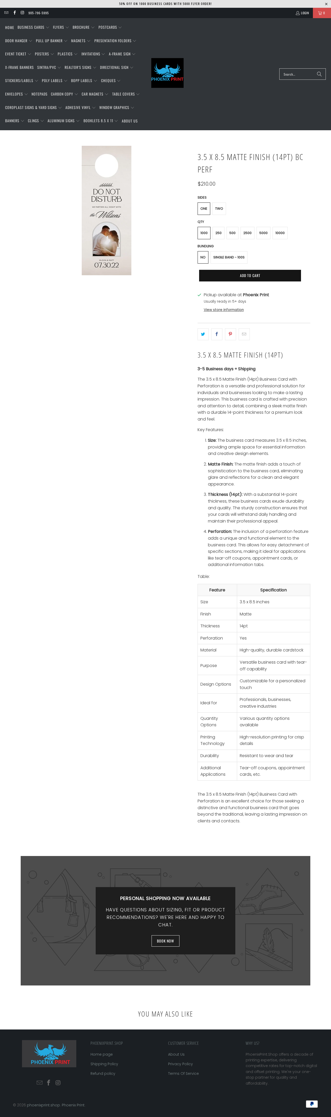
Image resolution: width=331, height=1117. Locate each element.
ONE (203, 208)
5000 (263, 232)
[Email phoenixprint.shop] (6, 13)
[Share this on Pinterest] (230, 334)
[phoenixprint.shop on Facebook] (14, 13)
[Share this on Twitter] (203, 334)
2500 (247, 232)
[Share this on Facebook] (216, 334)
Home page (102, 1054)
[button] (34, 27)
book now (165, 941)
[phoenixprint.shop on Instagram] (22, 13)
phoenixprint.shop (43, 1105)
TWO (219, 208)
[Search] (319, 74)
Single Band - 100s (229, 257)
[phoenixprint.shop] (167, 74)
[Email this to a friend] (244, 334)
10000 (280, 232)
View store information (224, 309)
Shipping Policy (104, 1064)
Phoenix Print (73, 1105)
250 (218, 232)
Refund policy (103, 1073)
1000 (204, 232)
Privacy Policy (180, 1064)
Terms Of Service (183, 1073)
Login (305, 13)
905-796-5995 (38, 13)
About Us (176, 1054)
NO (203, 257)
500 (232, 232)
